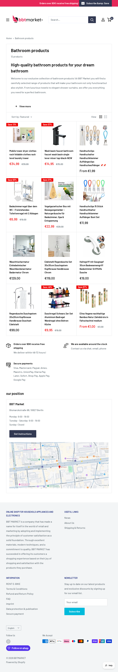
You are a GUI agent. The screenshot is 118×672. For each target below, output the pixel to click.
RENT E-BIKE (13, 583)
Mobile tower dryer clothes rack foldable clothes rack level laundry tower (22, 154)
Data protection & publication (22, 608)
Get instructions (23, 433)
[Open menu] (7, 20)
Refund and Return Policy (19, 593)
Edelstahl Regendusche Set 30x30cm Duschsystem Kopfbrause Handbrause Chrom (58, 267)
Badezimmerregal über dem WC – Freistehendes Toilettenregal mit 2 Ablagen (23, 210)
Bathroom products (24, 38)
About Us (69, 522)
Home (9, 38)
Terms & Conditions (16, 588)
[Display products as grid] (100, 116)
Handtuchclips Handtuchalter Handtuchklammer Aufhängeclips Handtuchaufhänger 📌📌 (93, 158)
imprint (10, 603)
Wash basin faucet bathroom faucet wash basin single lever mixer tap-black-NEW (59, 154)
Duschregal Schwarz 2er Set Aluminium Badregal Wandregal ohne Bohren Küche (59, 319)
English (11, 628)
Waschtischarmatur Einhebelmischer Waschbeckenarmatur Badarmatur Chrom (20, 267)
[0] (109, 20)
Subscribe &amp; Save (97, 3)
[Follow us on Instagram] (8, 641)
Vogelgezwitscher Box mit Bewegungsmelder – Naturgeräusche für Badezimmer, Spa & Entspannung (58, 213)
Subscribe (74, 611)
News (67, 517)
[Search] (92, 19)
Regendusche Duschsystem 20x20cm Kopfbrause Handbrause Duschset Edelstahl (22, 319)
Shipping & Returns (74, 527)
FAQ (8, 598)
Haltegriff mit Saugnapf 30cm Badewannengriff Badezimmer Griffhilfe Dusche (92, 267)
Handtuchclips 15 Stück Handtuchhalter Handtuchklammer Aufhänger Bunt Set (91, 211)
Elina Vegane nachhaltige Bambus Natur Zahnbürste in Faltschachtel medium (94, 317)
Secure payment (15, 613)
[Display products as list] (105, 116)
